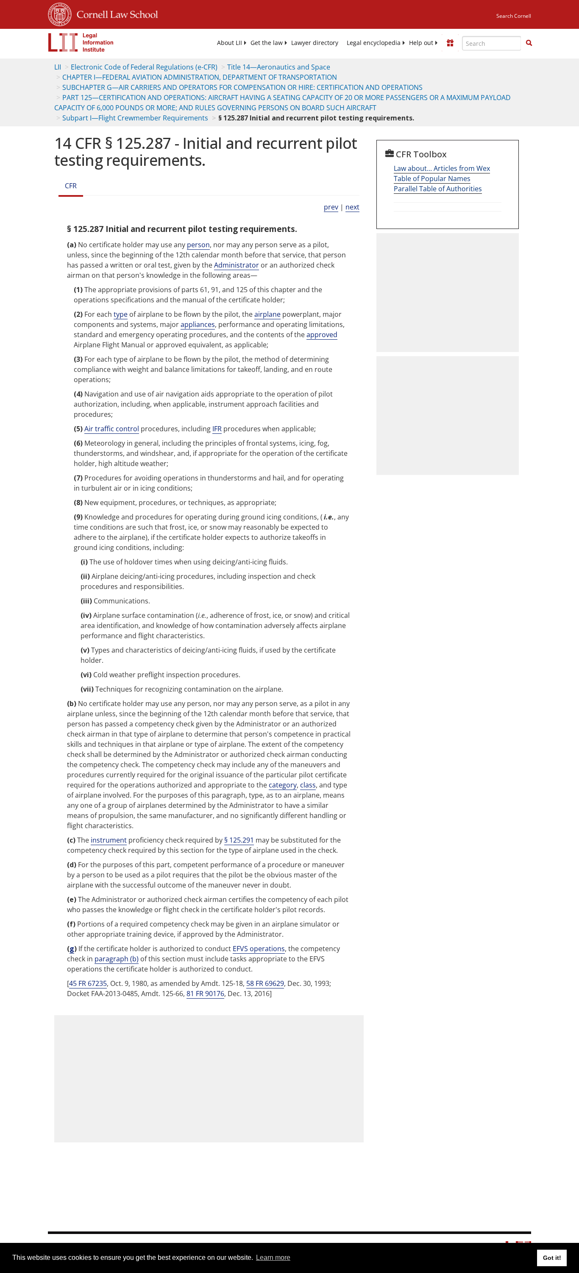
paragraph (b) (117, 958)
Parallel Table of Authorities (438, 188)
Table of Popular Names (432, 178)
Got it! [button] (552, 1257)
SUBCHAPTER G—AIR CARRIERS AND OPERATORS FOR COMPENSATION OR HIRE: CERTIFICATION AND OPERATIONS (242, 87)
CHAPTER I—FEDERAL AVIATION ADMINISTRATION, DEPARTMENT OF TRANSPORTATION (199, 77)
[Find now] (529, 43)
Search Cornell (513, 16)
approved (321, 334)
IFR (217, 428)
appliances (198, 324)
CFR (71, 185)
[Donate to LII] (450, 42)
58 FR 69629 (265, 983)
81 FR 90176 (205, 993)
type (121, 314)
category (283, 785)
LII (57, 67)
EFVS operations (259, 948)
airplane (267, 314)
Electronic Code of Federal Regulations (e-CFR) (144, 67)
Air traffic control (111, 428)
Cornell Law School (115, 13)
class (308, 785)
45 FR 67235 (88, 983)
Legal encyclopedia (374, 43)
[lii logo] (81, 42)
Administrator (236, 265)
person (198, 244)
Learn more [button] (273, 1257)
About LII (229, 43)
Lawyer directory (314, 43)
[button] (529, 43)
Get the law (267, 43)
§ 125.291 (239, 840)
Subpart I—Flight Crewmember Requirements (135, 118)
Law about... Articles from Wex (442, 168)
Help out (421, 43)
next (352, 207)
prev (331, 207)
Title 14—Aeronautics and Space (278, 67)
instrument (109, 840)
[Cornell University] (60, 13)
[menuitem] (229, 43)
